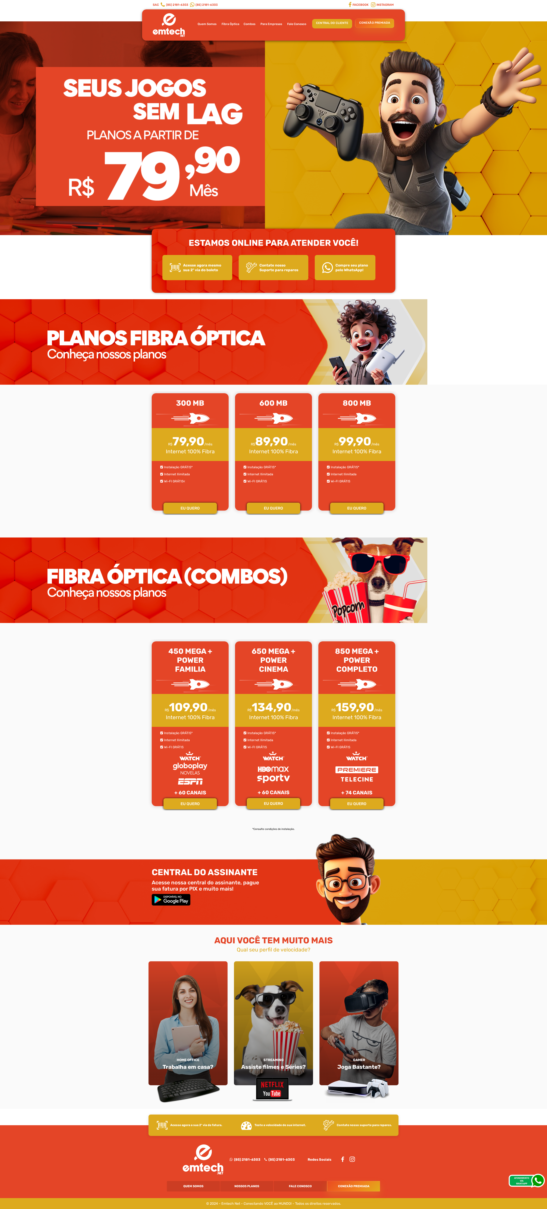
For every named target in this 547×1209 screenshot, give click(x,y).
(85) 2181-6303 (246, 1159)
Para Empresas (271, 24)
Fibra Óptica (230, 24)
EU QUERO (190, 508)
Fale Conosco (296, 24)
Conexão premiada (374, 23)
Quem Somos (207, 24)
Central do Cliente (332, 23)
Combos (249, 24)
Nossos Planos (246, 1186)
